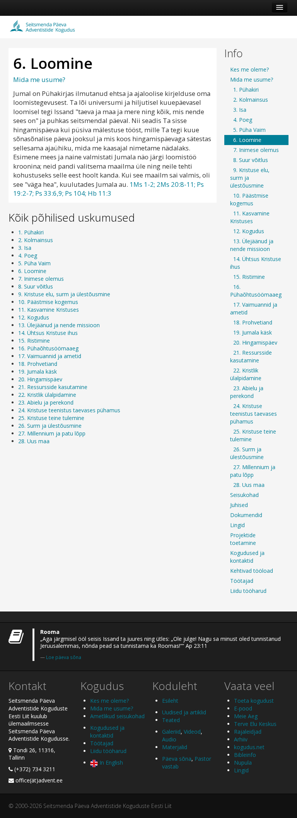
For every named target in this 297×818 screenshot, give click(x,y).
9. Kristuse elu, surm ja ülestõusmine (64, 294)
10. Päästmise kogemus (48, 302)
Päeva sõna (176, 758)
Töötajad (241, 580)
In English (110, 762)
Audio (169, 739)
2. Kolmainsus (35, 240)
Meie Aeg (246, 716)
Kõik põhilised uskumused (72, 217)
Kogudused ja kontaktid (247, 556)
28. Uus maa (34, 441)
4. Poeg (27, 255)
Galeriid (171, 731)
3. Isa (24, 247)
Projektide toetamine (243, 538)
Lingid (237, 525)
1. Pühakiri (31, 232)
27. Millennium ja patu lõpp (51, 433)
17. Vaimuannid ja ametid (49, 356)
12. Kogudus (33, 317)
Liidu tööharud (248, 590)
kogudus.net (249, 747)
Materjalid (174, 747)
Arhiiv (241, 739)
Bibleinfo (245, 754)
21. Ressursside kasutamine (52, 387)
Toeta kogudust (254, 700)
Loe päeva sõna (63, 657)
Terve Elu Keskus (255, 723)
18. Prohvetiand (37, 363)
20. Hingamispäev (40, 379)
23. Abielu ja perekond (45, 402)
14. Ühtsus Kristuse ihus (48, 332)
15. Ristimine (34, 340)
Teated (171, 720)
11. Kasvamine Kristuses (48, 309)
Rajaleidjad (247, 731)
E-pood (243, 708)
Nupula (243, 762)
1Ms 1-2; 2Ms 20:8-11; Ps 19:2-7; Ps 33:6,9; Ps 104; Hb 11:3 (108, 189)
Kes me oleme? (249, 69)
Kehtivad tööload (251, 570)
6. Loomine (32, 271)
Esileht (170, 700)
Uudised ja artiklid (184, 712)
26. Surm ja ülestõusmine (50, 425)
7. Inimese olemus (41, 278)
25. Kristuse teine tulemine (51, 418)
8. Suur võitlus (35, 286)
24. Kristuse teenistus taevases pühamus (69, 410)
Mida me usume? (39, 79)
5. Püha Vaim (34, 263)
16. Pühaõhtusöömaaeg (48, 348)
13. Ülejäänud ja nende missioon (59, 325)
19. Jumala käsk (37, 371)
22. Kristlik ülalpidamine (47, 394)
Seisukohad (244, 495)
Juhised (239, 505)
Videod (192, 731)
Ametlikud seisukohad (117, 716)
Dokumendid (246, 515)
